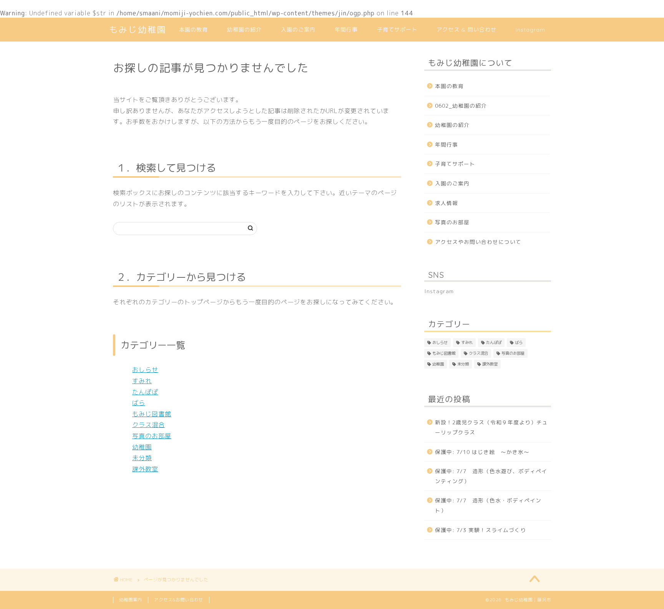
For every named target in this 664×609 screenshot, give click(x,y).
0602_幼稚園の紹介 (461, 105)
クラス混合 (148, 424)
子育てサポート (397, 29)
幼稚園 (142, 447)
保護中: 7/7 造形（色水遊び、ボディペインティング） (491, 476)
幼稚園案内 (130, 600)
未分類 (142, 458)
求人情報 (446, 203)
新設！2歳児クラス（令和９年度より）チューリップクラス (491, 427)
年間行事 (346, 29)
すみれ (142, 381)
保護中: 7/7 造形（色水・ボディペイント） (488, 505)
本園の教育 (193, 29)
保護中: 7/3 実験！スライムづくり (480, 530)
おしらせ (145, 369)
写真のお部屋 (151, 436)
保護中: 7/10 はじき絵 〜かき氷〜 (482, 451)
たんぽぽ (145, 392)
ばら (138, 403)
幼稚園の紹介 (244, 29)
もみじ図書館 (151, 414)
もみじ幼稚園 (138, 29)
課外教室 (145, 469)
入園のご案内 (298, 29)
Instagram (530, 29)
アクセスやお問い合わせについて (478, 241)
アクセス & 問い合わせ (466, 29)
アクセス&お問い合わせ (178, 600)
